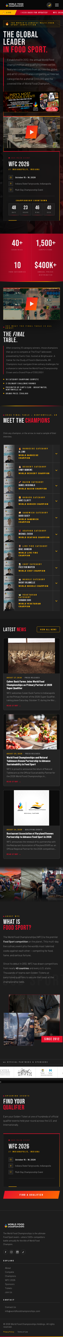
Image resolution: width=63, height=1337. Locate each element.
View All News (48, 629)
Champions (10, 1276)
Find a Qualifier (31, 1194)
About (8, 1268)
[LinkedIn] (17, 1252)
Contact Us (10, 1307)
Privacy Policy (8, 1332)
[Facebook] (5, 1252)
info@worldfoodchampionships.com (22, 1311)
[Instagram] (11, 1252)
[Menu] (57, 5)
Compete (9, 1272)
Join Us (8, 1292)
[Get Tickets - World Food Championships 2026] (31, 101)
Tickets (8, 1288)
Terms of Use (22, 1332)
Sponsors (10, 1284)
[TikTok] (23, 1252)
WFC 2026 (10, 1280)
